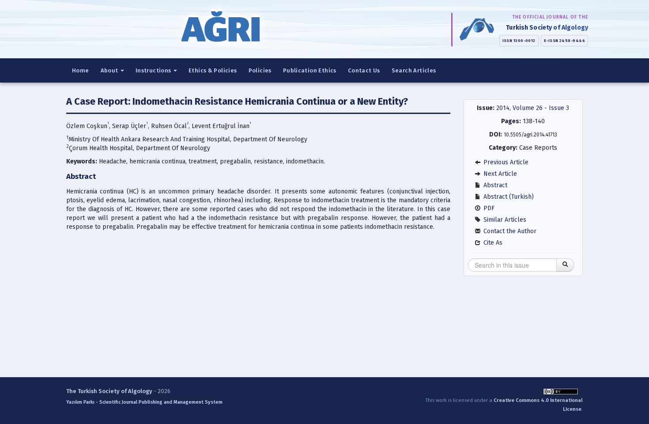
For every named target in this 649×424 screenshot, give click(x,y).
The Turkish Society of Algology (109, 391)
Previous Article (505, 162)
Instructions (154, 70)
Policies (260, 70)
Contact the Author (509, 231)
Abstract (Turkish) (508, 197)
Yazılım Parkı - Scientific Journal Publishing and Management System (144, 402)
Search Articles (414, 70)
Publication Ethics (309, 70)
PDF (488, 208)
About (110, 70)
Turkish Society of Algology (547, 27)
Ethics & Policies (213, 70)
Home (80, 70)
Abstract (494, 185)
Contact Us (364, 70)
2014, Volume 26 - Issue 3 (532, 108)
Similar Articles (504, 219)
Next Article (499, 174)
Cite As (492, 242)
